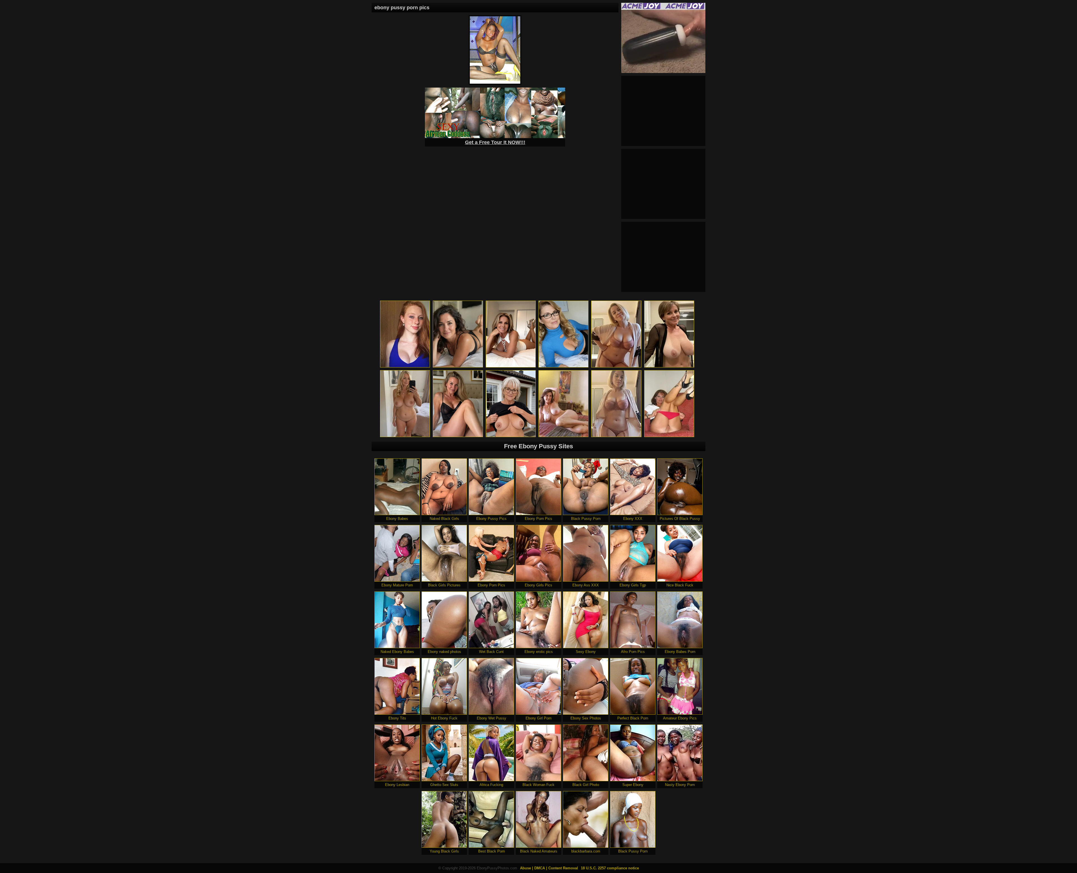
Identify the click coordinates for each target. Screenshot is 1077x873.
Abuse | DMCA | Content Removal (549, 868)
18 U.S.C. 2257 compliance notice (610, 868)
